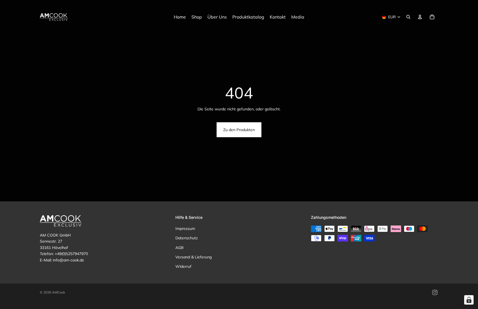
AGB (179, 247)
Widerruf (183, 266)
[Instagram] (435, 292)
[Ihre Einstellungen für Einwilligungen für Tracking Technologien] (469, 300)
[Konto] (420, 17)
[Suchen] (408, 17)
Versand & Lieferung (193, 257)
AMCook (58, 292)
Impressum (185, 228)
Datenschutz (186, 237)
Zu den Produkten (239, 129)
